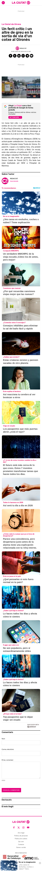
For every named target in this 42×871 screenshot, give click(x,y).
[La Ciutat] (21, 2)
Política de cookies (21, 838)
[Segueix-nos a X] (18, 827)
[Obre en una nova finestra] (11, 857)
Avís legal (21, 833)
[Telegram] (27, 56)
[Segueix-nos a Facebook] (14, 827)
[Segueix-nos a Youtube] (28, 827)
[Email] (31, 56)
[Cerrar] (40, 863)
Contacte (21, 844)
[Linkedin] (19, 56)
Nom (3, 739)
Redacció (23, 48)
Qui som (21, 841)
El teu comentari (7, 760)
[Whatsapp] (23, 56)
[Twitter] (15, 56)
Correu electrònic (8, 749)
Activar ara (14, 117)
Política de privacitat (21, 836)
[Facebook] (10, 56)
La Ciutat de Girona (11, 24)
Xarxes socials (21, 847)
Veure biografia (14, 181)
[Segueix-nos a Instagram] (23, 827)
